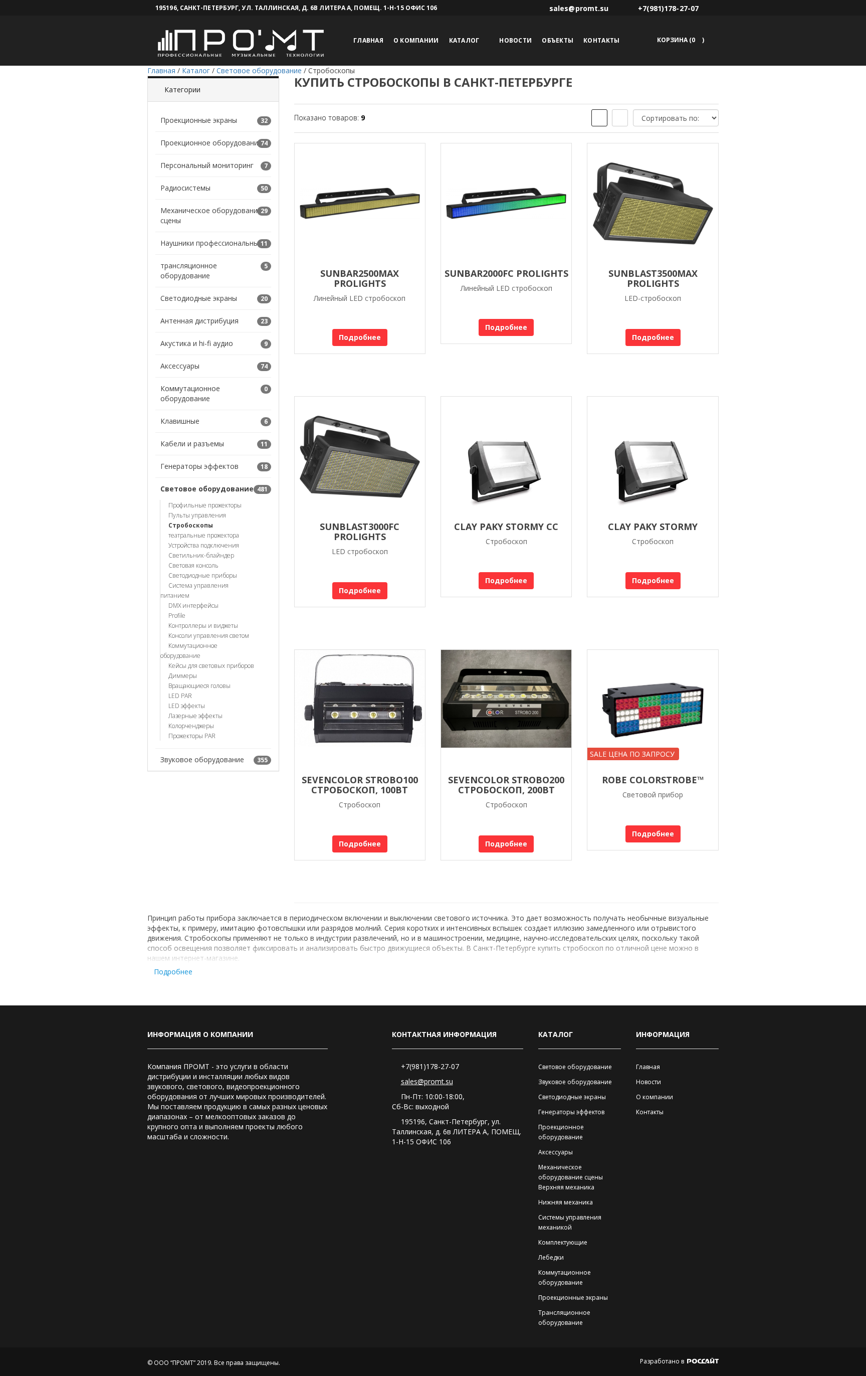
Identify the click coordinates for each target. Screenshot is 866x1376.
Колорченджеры (191, 726)
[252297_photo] (360, 710)
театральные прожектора (203, 535)
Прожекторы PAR (191, 736)
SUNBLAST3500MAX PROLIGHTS (653, 278)
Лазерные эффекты (195, 716)
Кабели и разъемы (192, 443)
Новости (515, 40)
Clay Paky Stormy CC (506, 527)
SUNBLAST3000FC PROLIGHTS (359, 532)
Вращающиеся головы (199, 685)
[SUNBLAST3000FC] (360, 457)
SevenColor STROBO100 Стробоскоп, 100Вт (360, 785)
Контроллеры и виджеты (203, 625)
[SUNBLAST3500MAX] (652, 203)
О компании (416, 40)
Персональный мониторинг (207, 165)
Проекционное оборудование (211, 142)
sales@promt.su (427, 1081)
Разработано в (663, 1361)
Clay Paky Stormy (653, 527)
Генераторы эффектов (199, 466)
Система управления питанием (194, 590)
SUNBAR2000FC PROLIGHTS (506, 273)
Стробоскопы (190, 525)
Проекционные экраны (198, 120)
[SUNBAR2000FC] (506, 203)
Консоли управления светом (208, 635)
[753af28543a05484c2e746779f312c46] (652, 457)
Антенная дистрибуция (199, 320)
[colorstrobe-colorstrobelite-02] (652, 710)
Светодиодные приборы (202, 575)
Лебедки (551, 1257)
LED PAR (180, 696)
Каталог (464, 40)
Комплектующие (562, 1242)
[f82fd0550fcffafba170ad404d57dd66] (506, 457)
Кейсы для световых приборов (211, 665)
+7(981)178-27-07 (430, 1066)
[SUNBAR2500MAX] (360, 203)
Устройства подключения (203, 545)
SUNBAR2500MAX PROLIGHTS (359, 278)
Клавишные (179, 421)
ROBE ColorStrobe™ (653, 780)
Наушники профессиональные (211, 243)
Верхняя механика (566, 1187)
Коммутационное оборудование (190, 393)
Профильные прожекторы (205, 505)
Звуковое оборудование (202, 759)
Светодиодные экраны (198, 298)
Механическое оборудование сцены (211, 215)
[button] (679, 40)
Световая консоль (193, 565)
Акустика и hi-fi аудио (196, 343)
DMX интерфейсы (193, 605)
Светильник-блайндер (201, 555)
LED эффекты (186, 706)
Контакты (601, 40)
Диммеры (182, 675)
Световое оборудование (207, 488)
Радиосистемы (185, 188)
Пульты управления (197, 515)
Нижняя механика (565, 1202)
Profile (176, 615)
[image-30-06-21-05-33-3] (506, 710)
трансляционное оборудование (188, 270)
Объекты (557, 40)
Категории (182, 89)
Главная (368, 40)
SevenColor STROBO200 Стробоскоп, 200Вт (506, 785)
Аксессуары (179, 366)
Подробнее (360, 337)
